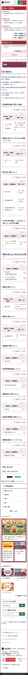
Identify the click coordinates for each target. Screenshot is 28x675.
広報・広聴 (17, 622)
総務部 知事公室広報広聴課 (10, 471)
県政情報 (11, 622)
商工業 (9, 87)
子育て (8, 77)
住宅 (19, 87)
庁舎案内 (5, 668)
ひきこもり (4, 89)
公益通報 (6, 95)
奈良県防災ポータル (20, 51)
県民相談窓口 (9, 486)
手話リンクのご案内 (22, 659)
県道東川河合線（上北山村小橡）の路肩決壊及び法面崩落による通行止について (15, 29)
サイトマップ (6, 642)
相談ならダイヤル (8, 490)
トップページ (4, 622)
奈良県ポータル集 (22, 595)
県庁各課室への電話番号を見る (11, 664)
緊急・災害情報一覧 (20, 33)
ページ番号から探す (10, 610)
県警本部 (6, 455)
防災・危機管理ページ (20, 38)
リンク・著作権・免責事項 (10, 635)
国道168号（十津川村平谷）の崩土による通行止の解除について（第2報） (14, 21)
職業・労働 (4, 87)
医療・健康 (16, 77)
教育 (24, 87)
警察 (22, 87)
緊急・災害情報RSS (20, 35)
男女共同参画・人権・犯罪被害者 (10, 82)
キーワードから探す (10, 601)
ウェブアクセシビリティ (9, 639)
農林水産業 (15, 87)
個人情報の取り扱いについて (11, 632)
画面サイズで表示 (21, 109)
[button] (15, 2)
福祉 (11, 77)
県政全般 (3, 77)
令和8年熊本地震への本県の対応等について (14, 14)
